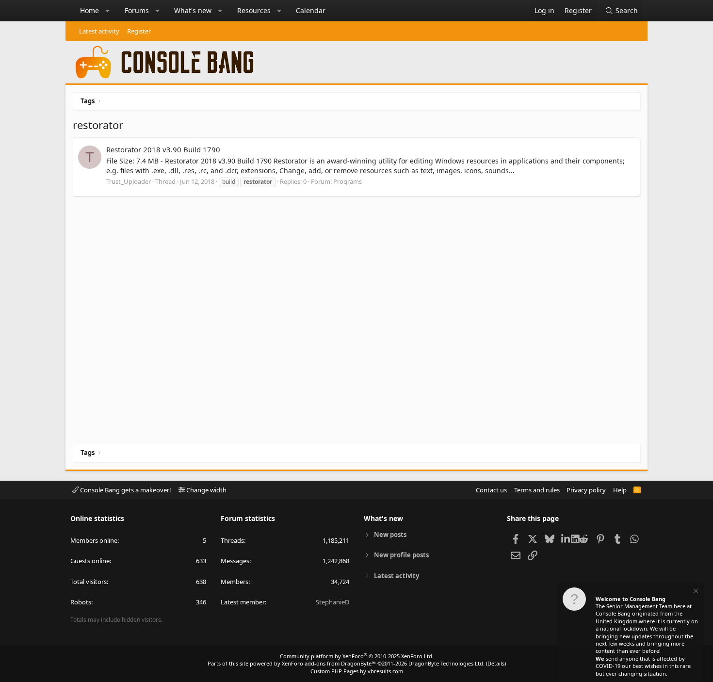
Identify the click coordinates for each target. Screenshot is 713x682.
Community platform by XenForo (357, 656)
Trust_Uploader (128, 181)
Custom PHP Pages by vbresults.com (356, 671)
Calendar (310, 10)
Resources (254, 10)
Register (139, 31)
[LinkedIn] (566, 538)
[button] (107, 10)
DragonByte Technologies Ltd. (446, 663)
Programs (347, 181)
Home (89, 10)
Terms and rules (537, 490)
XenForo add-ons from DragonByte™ (329, 663)
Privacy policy (586, 490)
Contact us (491, 490)
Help (620, 490)
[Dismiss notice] (695, 592)
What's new (192, 10)
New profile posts (401, 555)
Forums (137, 10)
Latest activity (99, 31)
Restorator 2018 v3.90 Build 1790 (163, 149)
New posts (390, 534)
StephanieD (332, 602)
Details (495, 663)
